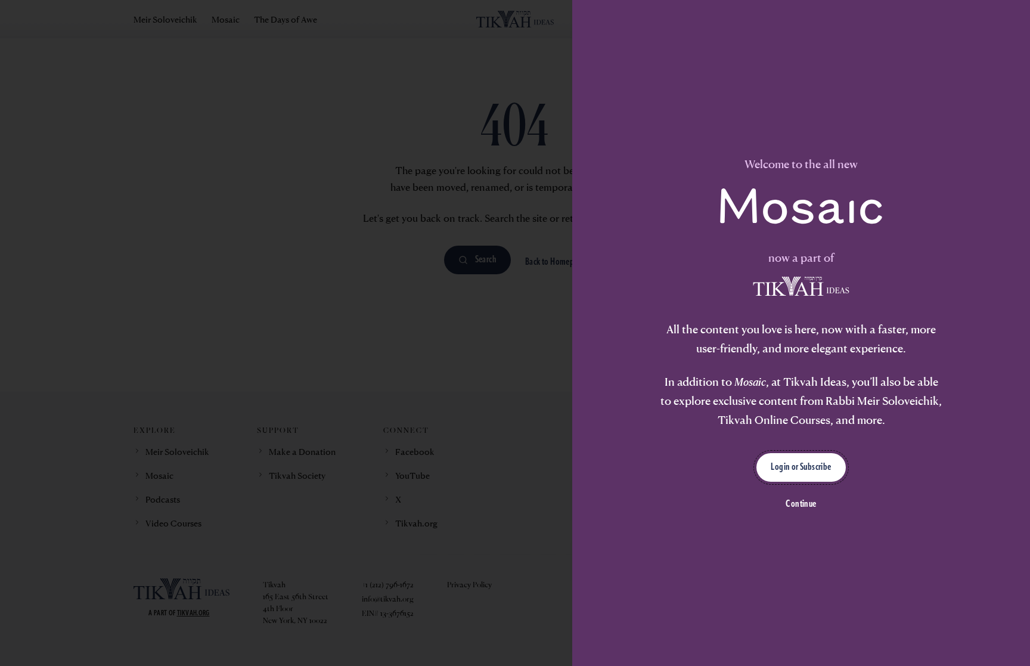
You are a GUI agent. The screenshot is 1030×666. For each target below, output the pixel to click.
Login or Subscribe (801, 467)
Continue (801, 504)
